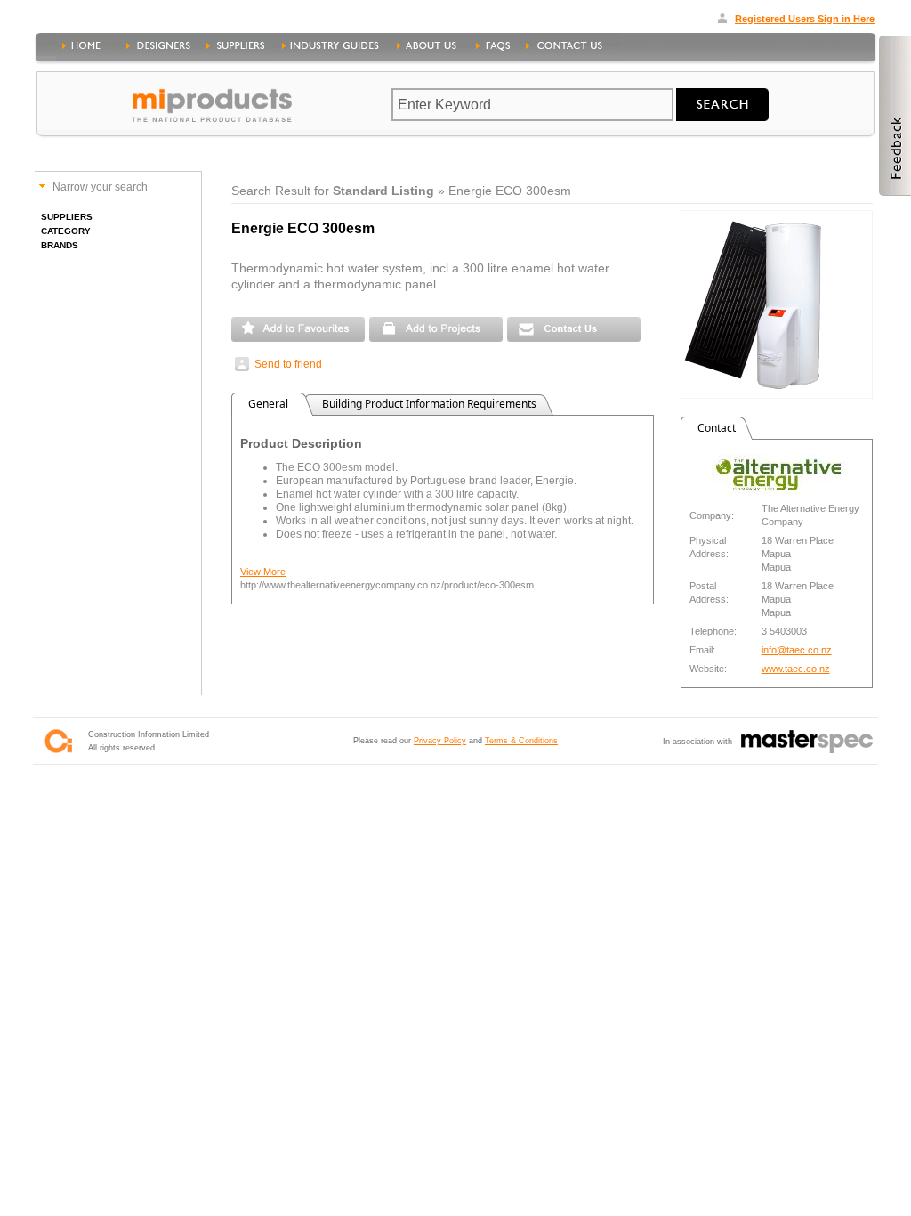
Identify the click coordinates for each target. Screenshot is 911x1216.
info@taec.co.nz (797, 649)
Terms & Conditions (521, 740)
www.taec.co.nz (796, 668)
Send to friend (288, 364)
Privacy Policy (440, 740)
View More (263, 571)
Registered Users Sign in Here (805, 18)
